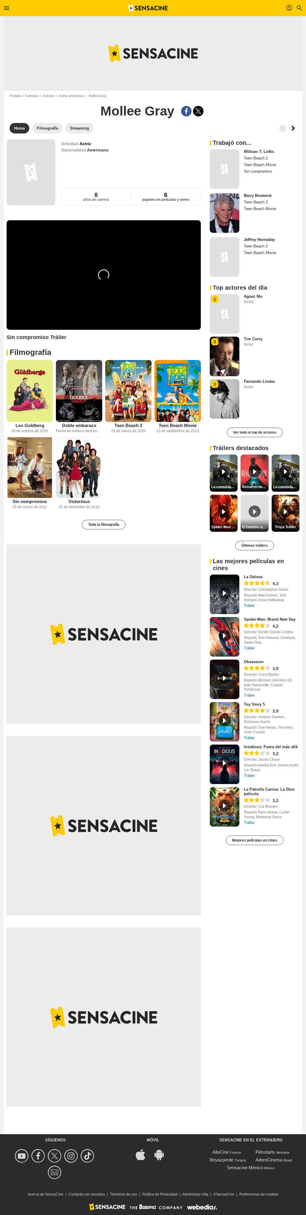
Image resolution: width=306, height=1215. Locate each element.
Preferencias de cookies (259, 1194)
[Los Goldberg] (30, 391)
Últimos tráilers (254, 545)
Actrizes (49, 96)
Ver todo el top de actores (254, 432)
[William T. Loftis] (224, 169)
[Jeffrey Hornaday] (224, 257)
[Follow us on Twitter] (55, 1156)
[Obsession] (224, 679)
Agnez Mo (253, 296)
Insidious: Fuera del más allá (271, 747)
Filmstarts (265, 1152)
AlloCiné (220, 1152)
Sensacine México (245, 1167)
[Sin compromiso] (30, 467)
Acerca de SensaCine (45, 1194)
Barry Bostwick (258, 195)
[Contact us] (55, 1172)
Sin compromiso (30, 501)
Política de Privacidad (160, 1194)
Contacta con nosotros (86, 1194)
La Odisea (253, 577)
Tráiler (249, 605)
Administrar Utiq (195, 1194)
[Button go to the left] (282, 128)
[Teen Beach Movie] (177, 391)
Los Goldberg (30, 425)
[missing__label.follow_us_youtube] (22, 1156)
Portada (15, 96)
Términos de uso (123, 1194)
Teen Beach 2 (128, 425)
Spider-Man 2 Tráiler (224, 527)
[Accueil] (148, 8)
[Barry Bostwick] (224, 213)
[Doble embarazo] (79, 391)
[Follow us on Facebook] (39, 1156)
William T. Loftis (259, 151)
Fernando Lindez (259, 381)
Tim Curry (253, 339)
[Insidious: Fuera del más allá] (224, 764)
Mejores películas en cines (254, 840)
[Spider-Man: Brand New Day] (224, 637)
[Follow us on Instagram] (71, 1156)
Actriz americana (71, 96)
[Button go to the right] (292, 128)
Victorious (79, 501)
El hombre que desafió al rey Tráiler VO (255, 527)
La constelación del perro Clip (224, 487)
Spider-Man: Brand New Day (270, 619)
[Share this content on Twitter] (198, 111)
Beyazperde (221, 1159)
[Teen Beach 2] (128, 391)
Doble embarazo (79, 425)
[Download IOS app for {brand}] (143, 1154)
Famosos (32, 96)
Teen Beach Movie (178, 425)
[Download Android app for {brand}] (162, 1154)
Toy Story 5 (254, 704)
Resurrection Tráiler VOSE (255, 487)
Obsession (254, 662)
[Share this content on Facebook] (186, 111)
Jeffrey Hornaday (259, 239)
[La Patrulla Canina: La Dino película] (224, 807)
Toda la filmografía (103, 525)
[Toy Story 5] (224, 722)
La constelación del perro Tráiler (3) (286, 487)
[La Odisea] (224, 594)
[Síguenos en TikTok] (88, 1156)
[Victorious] (79, 467)
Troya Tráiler (285, 527)
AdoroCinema (268, 1159)
